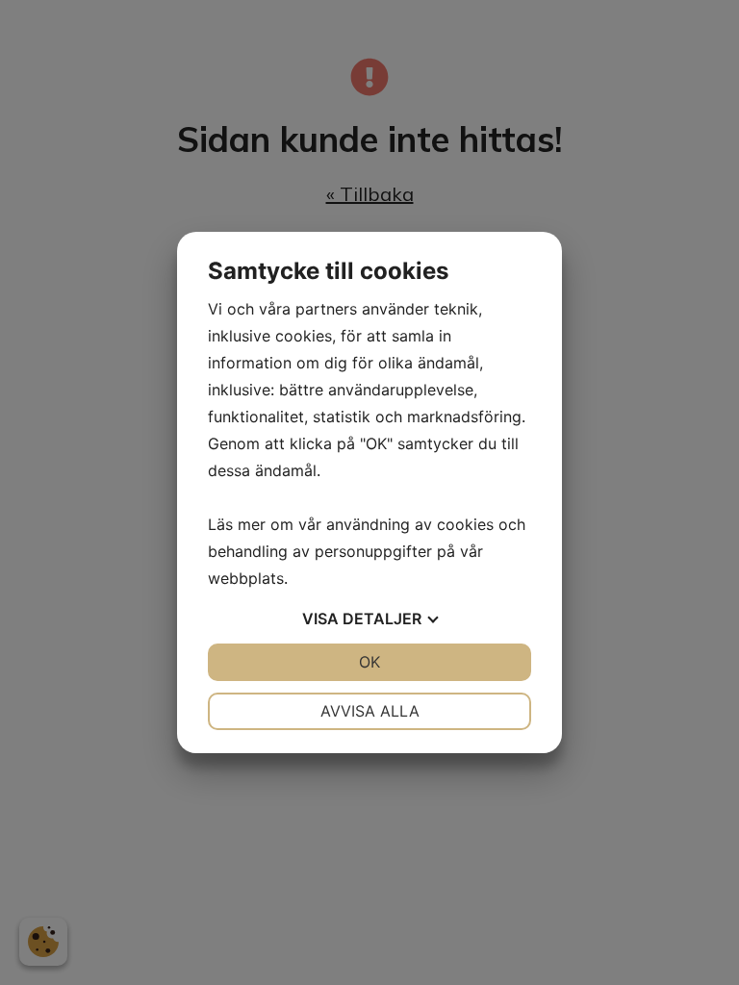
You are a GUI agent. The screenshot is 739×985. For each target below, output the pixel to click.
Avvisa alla (370, 710)
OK (369, 661)
